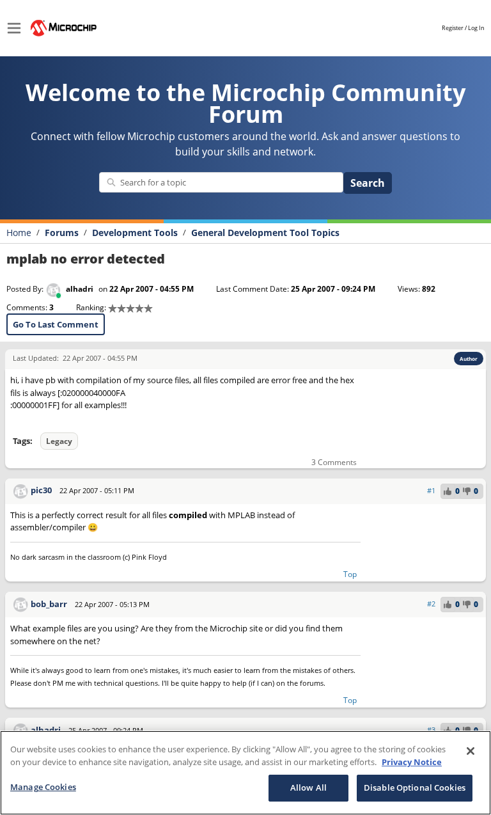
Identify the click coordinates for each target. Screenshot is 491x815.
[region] (245, 773)
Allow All (308, 787)
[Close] (470, 751)
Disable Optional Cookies (414, 787)
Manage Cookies (43, 787)
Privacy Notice (412, 762)
